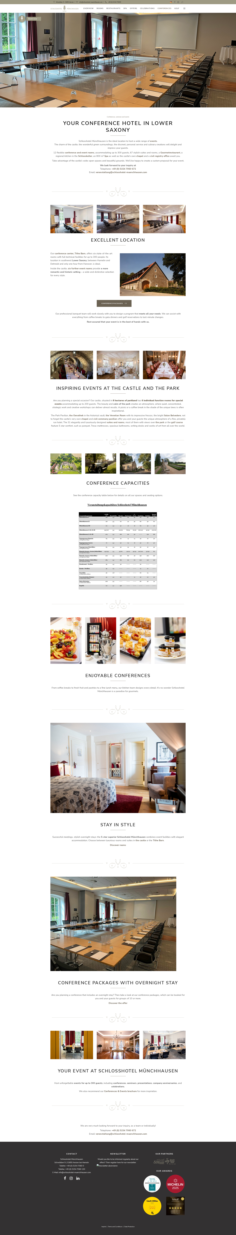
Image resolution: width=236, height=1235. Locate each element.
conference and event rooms (79, 152)
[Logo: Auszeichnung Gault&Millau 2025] (152, 1206)
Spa (106, 156)
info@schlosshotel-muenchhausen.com (75, 1172)
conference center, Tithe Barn (70, 253)
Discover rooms (118, 845)
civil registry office (160, 156)
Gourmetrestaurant (170, 152)
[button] (21, 18)
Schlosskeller (85, 156)
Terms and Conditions (115, 1227)
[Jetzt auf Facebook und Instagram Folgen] (174, 2)
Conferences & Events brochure (120, 1091)
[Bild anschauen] (71, 219)
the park (159, 422)
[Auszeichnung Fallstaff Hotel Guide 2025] (176, 1206)
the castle (141, 840)
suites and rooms (115, 422)
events (153, 141)
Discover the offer (118, 1003)
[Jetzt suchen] (182, 2)
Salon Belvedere (172, 415)
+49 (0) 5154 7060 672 (124, 168)
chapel (139, 156)
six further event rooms (80, 268)
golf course (177, 422)
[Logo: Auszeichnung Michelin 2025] (176, 1184)
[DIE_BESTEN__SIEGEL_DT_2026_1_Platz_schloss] (152, 1184)
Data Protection (129, 1227)
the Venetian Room (116, 415)
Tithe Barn (158, 840)
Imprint (104, 1227)
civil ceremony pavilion (105, 418)
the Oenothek (76, 415)
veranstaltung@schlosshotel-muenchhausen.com (121, 172)
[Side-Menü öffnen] (184, 8)
